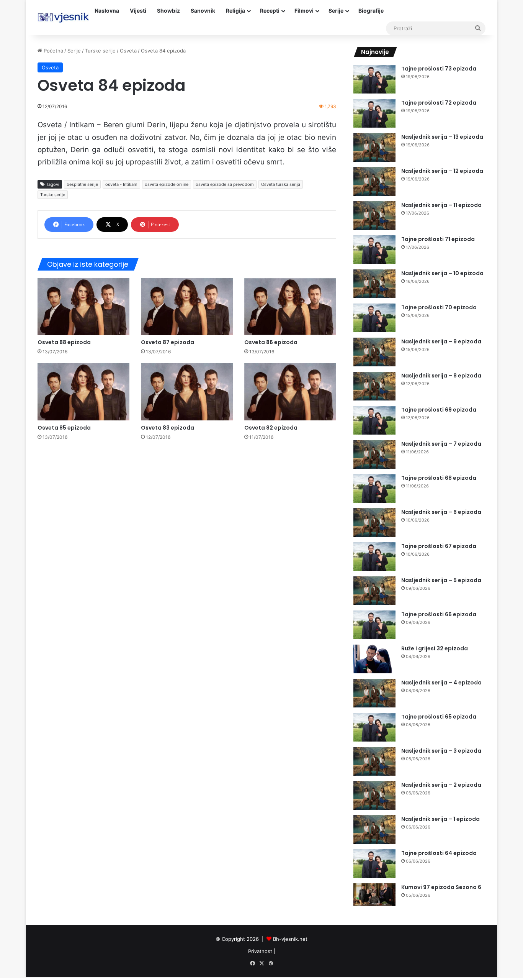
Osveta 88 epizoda (64, 342)
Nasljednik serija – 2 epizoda (441, 785)
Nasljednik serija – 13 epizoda (442, 137)
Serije (336, 10)
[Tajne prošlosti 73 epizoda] (374, 79)
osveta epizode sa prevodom (225, 184)
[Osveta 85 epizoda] (83, 391)
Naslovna (107, 10)
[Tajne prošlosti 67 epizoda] (374, 556)
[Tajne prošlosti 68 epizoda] (374, 488)
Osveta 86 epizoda (270, 342)
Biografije (371, 10)
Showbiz (168, 10)
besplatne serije (82, 184)
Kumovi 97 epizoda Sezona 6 (441, 887)
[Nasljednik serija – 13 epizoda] (374, 147)
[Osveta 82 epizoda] (290, 391)
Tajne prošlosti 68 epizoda (438, 478)
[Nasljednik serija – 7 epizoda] (374, 454)
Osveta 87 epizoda (167, 342)
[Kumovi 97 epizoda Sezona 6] (374, 894)
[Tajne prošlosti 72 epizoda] (374, 113)
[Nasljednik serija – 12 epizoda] (374, 181)
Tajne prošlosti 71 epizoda (438, 239)
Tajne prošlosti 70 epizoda (439, 307)
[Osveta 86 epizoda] (290, 306)
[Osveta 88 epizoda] (83, 306)
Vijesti (138, 10)
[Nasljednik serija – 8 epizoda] (374, 386)
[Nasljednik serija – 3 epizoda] (374, 761)
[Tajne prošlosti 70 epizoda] (374, 318)
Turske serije (100, 51)
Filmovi (304, 10)
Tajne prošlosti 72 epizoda (438, 103)
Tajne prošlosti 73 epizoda (438, 68)
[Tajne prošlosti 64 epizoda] (374, 863)
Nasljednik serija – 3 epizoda (441, 751)
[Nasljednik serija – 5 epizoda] (374, 590)
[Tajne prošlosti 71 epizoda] (374, 249)
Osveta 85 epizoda (64, 428)
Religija (235, 10)
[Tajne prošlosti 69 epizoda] (374, 420)
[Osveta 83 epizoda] (187, 391)
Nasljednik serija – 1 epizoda (440, 819)
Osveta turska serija (280, 184)
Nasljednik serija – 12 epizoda (442, 171)
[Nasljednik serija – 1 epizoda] (374, 829)
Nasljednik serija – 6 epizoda (441, 512)
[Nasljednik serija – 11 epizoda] (374, 215)
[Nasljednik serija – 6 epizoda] (374, 522)
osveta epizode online (166, 184)
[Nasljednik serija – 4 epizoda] (374, 693)
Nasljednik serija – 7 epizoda (441, 444)
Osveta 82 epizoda (270, 428)
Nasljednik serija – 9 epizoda (441, 341)
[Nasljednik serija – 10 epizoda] (374, 283)
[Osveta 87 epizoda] (187, 306)
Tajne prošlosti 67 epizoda (438, 546)
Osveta (128, 51)
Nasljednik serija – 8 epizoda (441, 375)
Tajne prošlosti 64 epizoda (439, 853)
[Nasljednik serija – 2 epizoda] (374, 795)
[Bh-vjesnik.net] (63, 18)
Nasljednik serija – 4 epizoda (441, 682)
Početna (52, 51)
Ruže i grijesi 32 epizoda (434, 648)
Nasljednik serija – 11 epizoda (441, 205)
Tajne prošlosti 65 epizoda (438, 716)
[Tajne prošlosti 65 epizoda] (374, 727)
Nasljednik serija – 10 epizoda (442, 273)
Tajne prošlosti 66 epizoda (438, 614)
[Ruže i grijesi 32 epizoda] (374, 659)
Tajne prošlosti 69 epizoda (438, 410)
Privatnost (260, 951)
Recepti (269, 10)
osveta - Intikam (121, 184)
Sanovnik (203, 10)
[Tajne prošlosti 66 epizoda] (374, 624)
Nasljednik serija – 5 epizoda (441, 580)
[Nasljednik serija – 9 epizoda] (374, 352)
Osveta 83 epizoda (167, 428)
